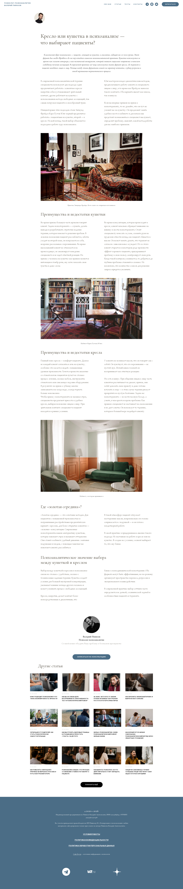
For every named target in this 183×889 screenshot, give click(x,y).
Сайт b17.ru (77, 854)
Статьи (118, 4)
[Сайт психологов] (91, 871)
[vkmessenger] (151, 4)
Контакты (137, 4)
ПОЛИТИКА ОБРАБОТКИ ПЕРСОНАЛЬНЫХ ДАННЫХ (91, 846)
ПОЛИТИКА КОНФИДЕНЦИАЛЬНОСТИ (91, 840)
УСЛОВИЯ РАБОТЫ (91, 834)
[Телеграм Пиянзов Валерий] (66, 872)
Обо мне (107, 4)
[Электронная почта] (156, 4)
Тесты (127, 4)
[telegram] (147, 4)
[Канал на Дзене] (117, 872)
